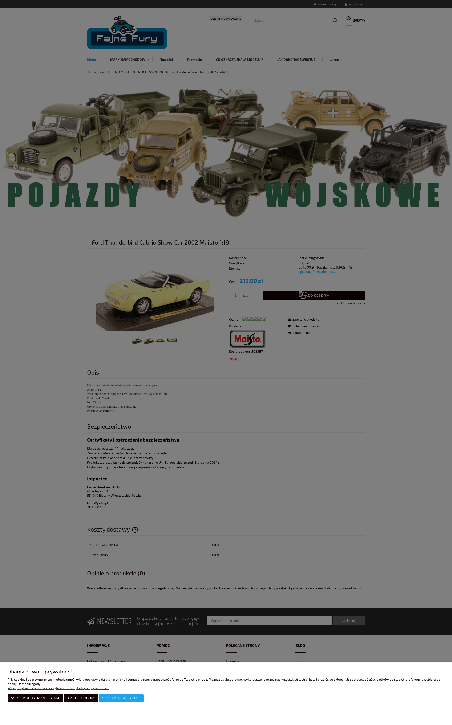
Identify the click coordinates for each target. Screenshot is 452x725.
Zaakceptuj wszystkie (121, 698)
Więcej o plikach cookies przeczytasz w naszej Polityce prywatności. (58, 688)
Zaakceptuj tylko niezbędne (35, 698)
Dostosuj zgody (81, 698)
